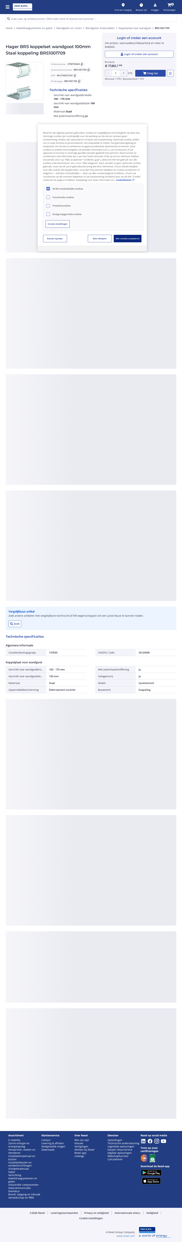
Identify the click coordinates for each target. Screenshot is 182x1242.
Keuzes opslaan (55, 238)
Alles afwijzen (100, 238)
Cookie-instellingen (58, 224)
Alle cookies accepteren (128, 238)
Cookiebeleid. (124, 180)
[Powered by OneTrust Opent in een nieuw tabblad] (131, 249)
